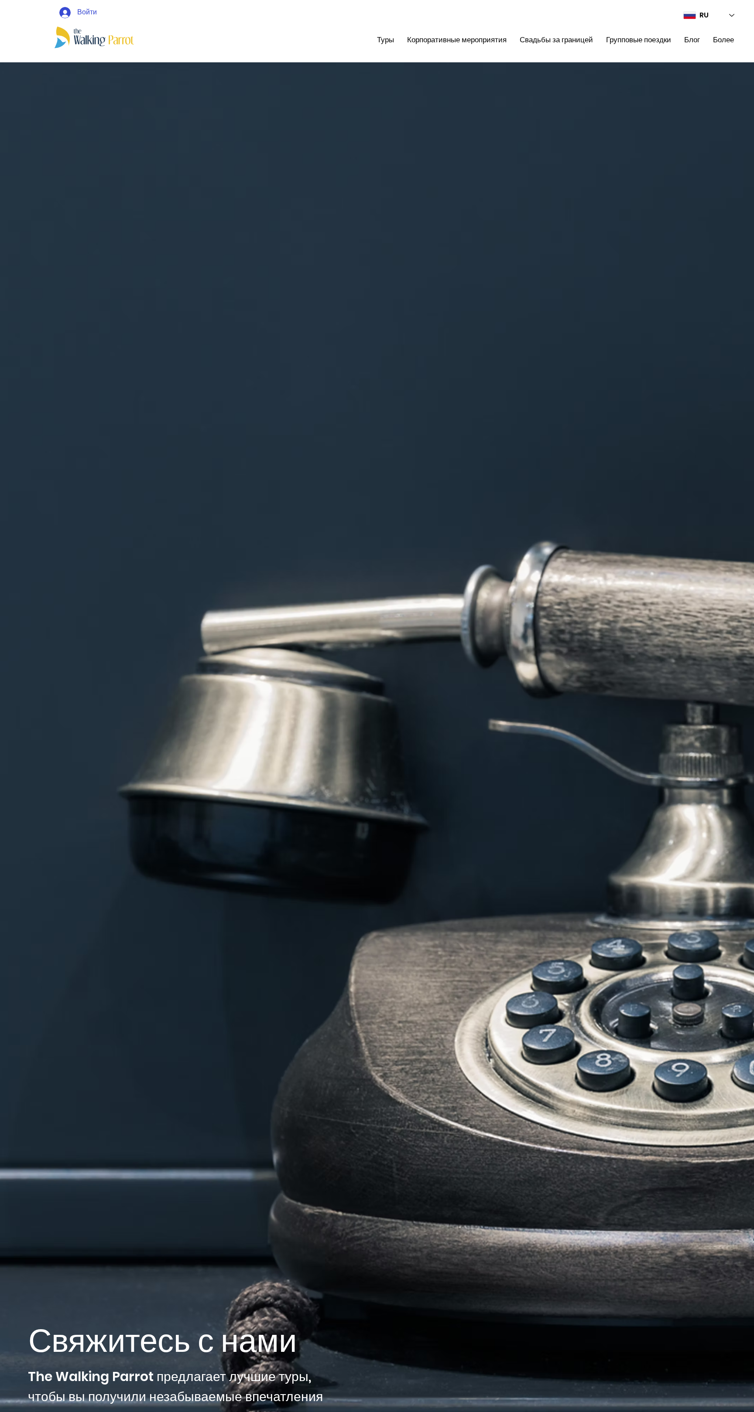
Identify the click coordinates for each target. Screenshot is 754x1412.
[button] (385, 40)
